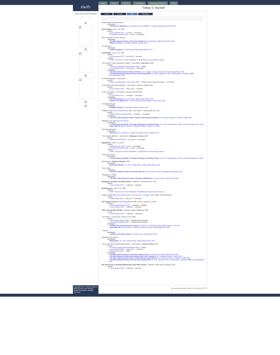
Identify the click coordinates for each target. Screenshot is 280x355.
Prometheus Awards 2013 (119, 34)
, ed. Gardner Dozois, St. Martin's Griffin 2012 (151, 117)
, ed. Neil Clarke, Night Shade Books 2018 (131, 99)
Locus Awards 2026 (117, 89)
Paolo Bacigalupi (125, 202)
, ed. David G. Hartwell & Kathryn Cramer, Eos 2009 (135, 126)
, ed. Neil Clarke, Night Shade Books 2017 (131, 49)
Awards (114, 3)
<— (82, 17)
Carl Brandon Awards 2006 (119, 220)
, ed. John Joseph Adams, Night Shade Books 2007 (132, 241)
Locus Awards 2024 (117, 268)
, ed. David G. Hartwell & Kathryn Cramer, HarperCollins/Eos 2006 (139, 227)
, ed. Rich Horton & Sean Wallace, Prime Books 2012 (138, 101)
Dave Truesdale (143, 195)
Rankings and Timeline (158, 3)
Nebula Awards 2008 (117, 146)
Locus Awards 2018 (117, 249)
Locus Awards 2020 (117, 68)
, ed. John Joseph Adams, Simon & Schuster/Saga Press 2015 (156, 124)
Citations (126, 3)
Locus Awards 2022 (117, 185)
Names (103, 3)
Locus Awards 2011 (117, 95)
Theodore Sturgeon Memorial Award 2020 (124, 66)
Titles (132, 14)
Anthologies (139, 3)
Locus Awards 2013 (117, 33)
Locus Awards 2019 (117, 207)
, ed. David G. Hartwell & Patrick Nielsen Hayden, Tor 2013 (145, 225)
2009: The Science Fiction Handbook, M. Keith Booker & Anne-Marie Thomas (137, 60)
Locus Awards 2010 (117, 213)
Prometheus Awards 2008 (119, 148)
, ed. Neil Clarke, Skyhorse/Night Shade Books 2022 (146, 171)
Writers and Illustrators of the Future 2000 (124, 82)
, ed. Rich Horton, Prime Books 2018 (144, 178)
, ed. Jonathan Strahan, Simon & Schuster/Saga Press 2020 (147, 72)
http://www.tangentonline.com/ (123, 195)
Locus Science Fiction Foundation (84, 289)
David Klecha (121, 110)
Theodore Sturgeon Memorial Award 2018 (124, 247)
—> (89, 17)
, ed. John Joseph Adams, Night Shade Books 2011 (135, 165)
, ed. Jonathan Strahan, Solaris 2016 (129, 107)
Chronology (145, 14)
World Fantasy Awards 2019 (120, 205)
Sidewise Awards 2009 (118, 139)
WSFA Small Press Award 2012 (121, 114)
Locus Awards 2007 (117, 56)
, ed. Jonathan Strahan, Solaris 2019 (128, 43)
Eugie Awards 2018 (116, 251)
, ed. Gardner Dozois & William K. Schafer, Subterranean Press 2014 (143, 26)
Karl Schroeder (122, 121)
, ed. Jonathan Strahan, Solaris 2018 (146, 256)
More (174, 3)
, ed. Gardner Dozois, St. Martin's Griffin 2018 (150, 258)
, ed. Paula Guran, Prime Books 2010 (133, 234)
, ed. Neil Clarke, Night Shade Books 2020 (142, 41)
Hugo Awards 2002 (116, 198)
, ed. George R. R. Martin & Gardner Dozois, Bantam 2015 (134, 133)
